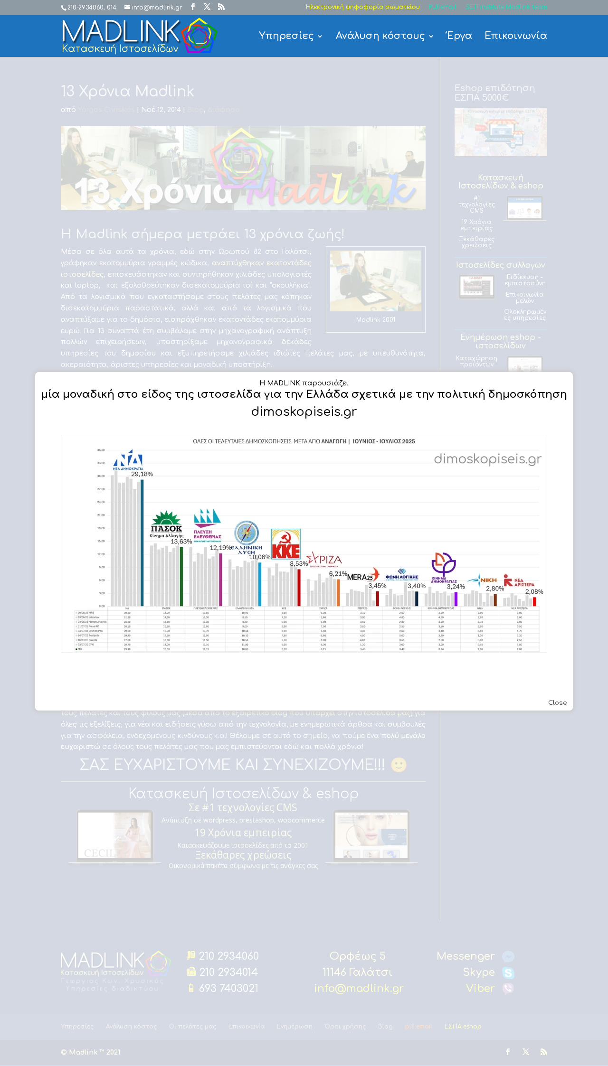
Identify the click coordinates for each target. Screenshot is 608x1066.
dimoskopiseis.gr (304, 412)
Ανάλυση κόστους (380, 37)
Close (557, 702)
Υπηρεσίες (286, 37)
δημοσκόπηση (527, 394)
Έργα (459, 37)
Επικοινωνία (515, 37)
